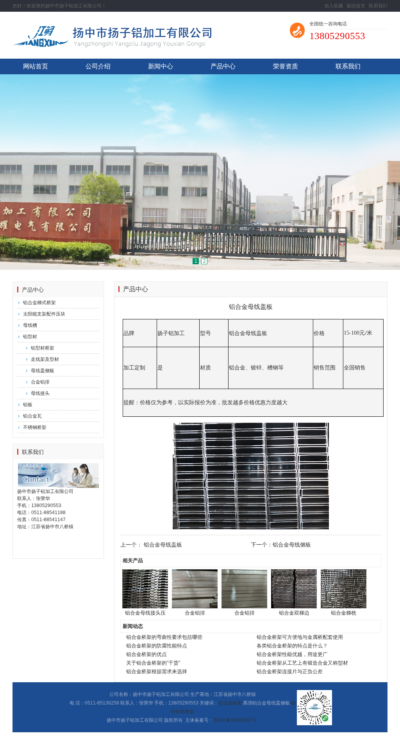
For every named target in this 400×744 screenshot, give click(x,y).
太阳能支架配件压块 (44, 314)
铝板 (27, 404)
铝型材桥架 (42, 348)
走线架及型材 (45, 359)
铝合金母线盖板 (163, 544)
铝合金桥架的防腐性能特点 (156, 646)
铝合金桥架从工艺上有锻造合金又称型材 (302, 663)
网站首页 (35, 66)
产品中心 (223, 66)
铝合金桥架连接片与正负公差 (290, 671)
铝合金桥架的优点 (146, 654)
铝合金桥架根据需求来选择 (156, 671)
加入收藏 (333, 6)
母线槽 (30, 325)
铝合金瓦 (32, 416)
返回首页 (355, 6)
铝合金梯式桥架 (39, 302)
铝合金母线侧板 (292, 544)
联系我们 (378, 6)
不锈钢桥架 (34, 427)
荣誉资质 (285, 66)
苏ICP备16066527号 (235, 720)
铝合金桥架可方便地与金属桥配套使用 (300, 637)
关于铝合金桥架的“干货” (153, 663)
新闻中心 (160, 66)
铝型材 (30, 336)
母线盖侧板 (42, 370)
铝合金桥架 (230, 703)
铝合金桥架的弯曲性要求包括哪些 (164, 637)
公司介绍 (98, 66)
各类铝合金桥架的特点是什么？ (292, 646)
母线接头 (40, 393)
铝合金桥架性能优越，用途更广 (292, 654)
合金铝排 (40, 382)
